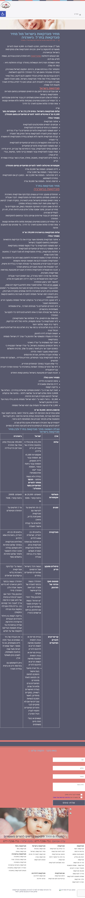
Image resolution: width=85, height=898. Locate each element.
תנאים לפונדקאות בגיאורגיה (17, 870)
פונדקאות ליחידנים (39, 876)
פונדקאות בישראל (50, 88)
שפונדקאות (36, 56)
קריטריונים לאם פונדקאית (56, 878)
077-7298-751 (43, 841)
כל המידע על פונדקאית (57, 849)
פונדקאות (81, 860)
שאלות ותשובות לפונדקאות (75, 876)
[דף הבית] (59, 40)
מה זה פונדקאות (78, 862)
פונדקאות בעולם (21, 851)
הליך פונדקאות (79, 879)
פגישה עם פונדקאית (58, 854)
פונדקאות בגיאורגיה (47, 189)
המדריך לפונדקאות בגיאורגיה (17, 868)
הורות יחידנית (41, 878)
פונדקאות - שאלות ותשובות (75, 865)
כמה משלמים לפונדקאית (57, 862)
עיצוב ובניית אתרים (68, 890)
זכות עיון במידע (79, 857)
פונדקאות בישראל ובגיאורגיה (17, 865)
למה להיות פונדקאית (58, 851)
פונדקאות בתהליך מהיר (18, 859)
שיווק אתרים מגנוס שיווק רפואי (26, 891)
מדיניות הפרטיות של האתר (61, 797)
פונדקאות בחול (21, 849)
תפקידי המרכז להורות (77, 868)
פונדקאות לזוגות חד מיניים (37, 854)
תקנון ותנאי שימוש (78, 854)
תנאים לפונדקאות (39, 860)
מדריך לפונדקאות (78, 873)
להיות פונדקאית (60, 876)
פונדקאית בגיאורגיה (20, 862)
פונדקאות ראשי (79, 849)
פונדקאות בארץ (40, 857)
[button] (3, 14)
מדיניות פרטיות (79, 851)
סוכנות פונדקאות (78, 871)
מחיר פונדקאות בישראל (37, 851)
